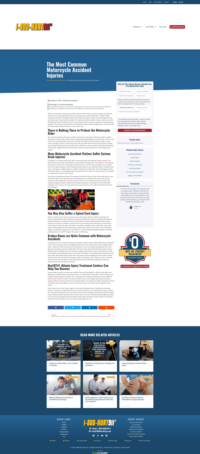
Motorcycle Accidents (59, 80)
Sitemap (117, 447)
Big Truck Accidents (134, 154)
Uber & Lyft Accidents (135, 176)
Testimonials (64, 434)
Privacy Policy (108, 447)
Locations (150, 27)
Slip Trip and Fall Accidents (135, 172)
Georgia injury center (83, 116)
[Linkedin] (106, 436)
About (64, 422)
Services (136, 27)
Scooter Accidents (135, 168)
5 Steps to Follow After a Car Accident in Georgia (63, 364)
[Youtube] (102, 436)
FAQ (63, 436)
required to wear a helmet (98, 160)
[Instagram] (98, 436)
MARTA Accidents (135, 161)
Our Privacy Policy (134, 125)
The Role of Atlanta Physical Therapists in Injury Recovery (133, 398)
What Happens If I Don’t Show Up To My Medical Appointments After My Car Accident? (99, 399)
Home (49, 80)
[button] (56, 307)
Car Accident (135, 158)
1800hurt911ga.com (81, 447)
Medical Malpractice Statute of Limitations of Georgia (61, 398)
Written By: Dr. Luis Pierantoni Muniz (61, 104)
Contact (63, 424)
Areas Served (125, 447)
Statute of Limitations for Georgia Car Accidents (100, 364)
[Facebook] (94, 436)
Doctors (162, 27)
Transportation (63, 432)
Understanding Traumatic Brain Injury (134, 364)
